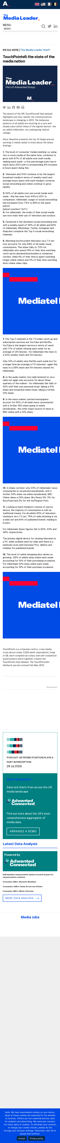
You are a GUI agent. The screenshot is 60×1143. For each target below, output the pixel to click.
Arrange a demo (23, 831)
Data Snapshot (19, 779)
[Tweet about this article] (4, 107)
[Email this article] (18, 107)
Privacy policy (36, 1138)
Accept (21, 1138)
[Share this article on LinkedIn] (8, 107)
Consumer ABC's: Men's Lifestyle (18, 891)
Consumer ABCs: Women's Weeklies (19, 882)
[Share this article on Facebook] (13, 107)
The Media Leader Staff (35, 49)
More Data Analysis (19, 898)
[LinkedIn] (55, 26)
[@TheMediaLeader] (50, 26)
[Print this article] (22, 107)
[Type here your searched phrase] (43, 26)
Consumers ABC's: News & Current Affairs (23, 886)
